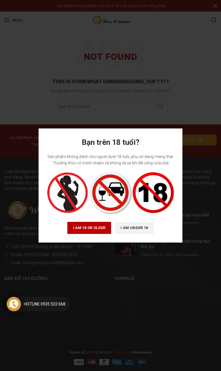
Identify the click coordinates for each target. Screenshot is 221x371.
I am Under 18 (134, 228)
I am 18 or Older (89, 228)
